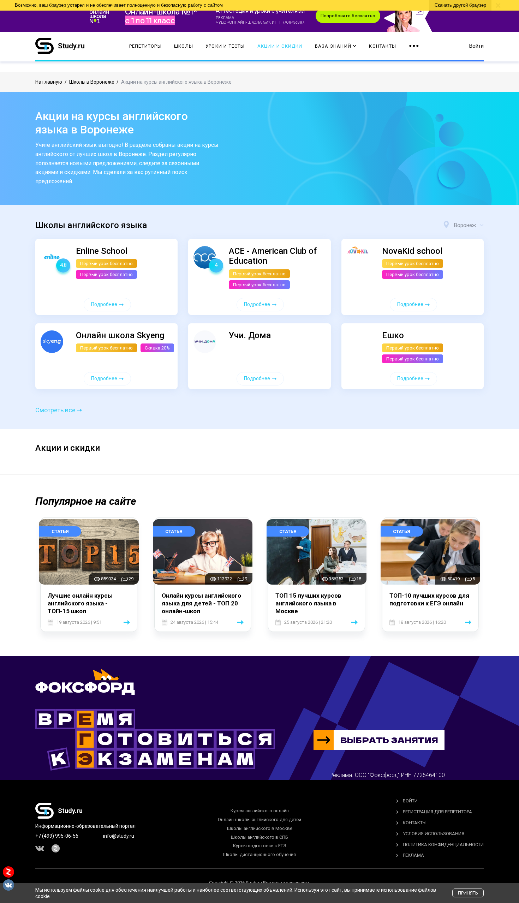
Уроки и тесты (225, 46)
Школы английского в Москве (259, 828)
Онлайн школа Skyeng (120, 335)
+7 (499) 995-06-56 (56, 836)
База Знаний (333, 46)
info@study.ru (118, 836)
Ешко (393, 335)
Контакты (382, 46)
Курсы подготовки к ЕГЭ (259, 845)
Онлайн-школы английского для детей (259, 819)
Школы (183, 46)
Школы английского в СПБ (259, 837)
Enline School (101, 251)
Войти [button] (476, 46)
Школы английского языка (91, 225)
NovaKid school (412, 251)
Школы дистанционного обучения (259, 854)
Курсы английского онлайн (260, 810)
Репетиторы (145, 46)
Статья (60, 531)
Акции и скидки (280, 46)
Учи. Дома (250, 335)
